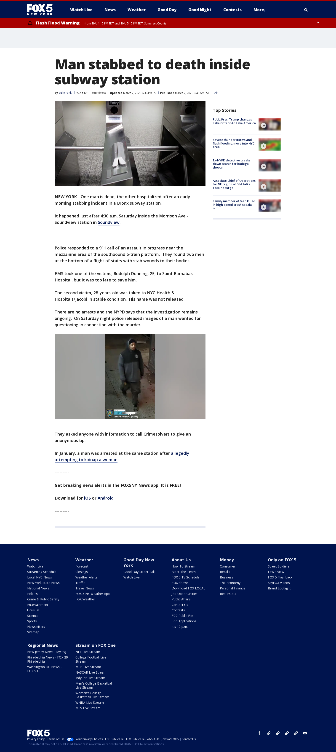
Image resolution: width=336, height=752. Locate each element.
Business (226, 577)
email (305, 733)
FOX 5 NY (82, 93)
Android (106, 498)
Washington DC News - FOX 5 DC (44, 669)
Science (32, 615)
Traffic (80, 583)
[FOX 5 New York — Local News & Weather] (42, 9)
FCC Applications (184, 621)
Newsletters (36, 626)
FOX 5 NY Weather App (92, 593)
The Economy (230, 583)
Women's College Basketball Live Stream (92, 695)
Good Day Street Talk (139, 572)
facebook (259, 733)
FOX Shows (180, 583)
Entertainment (37, 604)
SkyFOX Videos (279, 583)
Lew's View (276, 572)
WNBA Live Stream (89, 702)
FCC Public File (182, 615)
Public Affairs (181, 599)
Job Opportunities (184, 593)
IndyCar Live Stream (90, 678)
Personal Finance (232, 588)
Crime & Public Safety (43, 599)
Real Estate (228, 593)
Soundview (99, 93)
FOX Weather (85, 599)
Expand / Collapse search (306, 9)
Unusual (33, 610)
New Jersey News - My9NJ (46, 652)
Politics (32, 593)
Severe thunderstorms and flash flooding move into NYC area (233, 143)
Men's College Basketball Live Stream (93, 685)
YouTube (287, 733)
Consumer (227, 566)
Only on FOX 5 (282, 559)
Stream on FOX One (95, 645)
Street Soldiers (278, 566)
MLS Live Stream (88, 708)
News (33, 559)
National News (38, 588)
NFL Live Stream (87, 652)
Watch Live (35, 566)
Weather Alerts (86, 577)
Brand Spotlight (279, 588)
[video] (270, 124)
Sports (32, 621)
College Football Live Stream (90, 659)
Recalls (225, 572)
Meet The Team (184, 572)
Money (227, 559)
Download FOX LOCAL (188, 588)
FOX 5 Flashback (280, 577)
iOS (87, 498)
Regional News (42, 645)
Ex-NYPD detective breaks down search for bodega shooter (231, 163)
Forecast (81, 566)
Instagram (268, 733)
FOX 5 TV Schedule (186, 577)
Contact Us (180, 604)
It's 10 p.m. (180, 626)
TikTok (277, 733)
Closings (81, 572)
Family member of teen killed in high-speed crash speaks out (234, 204)
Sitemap (33, 632)
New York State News (43, 583)
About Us (181, 559)
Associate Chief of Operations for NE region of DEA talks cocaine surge (234, 184)
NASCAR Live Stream (91, 672)
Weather (84, 559)
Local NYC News (39, 577)
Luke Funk (65, 93)
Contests (178, 610)
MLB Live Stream (88, 667)
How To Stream (183, 566)
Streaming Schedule (41, 572)
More (258, 9)
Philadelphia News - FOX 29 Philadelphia (47, 659)
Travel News (84, 588)
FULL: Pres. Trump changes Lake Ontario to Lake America (234, 121)
